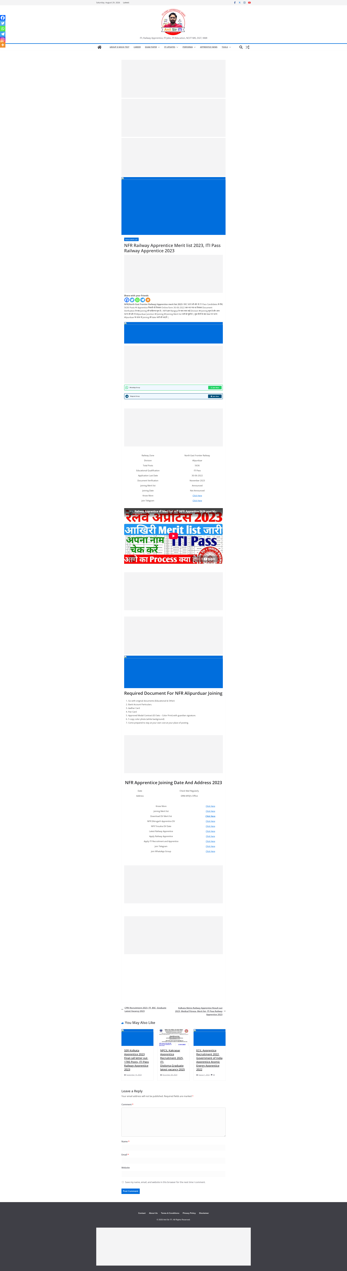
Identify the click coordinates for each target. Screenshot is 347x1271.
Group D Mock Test (119, 47)
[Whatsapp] (137, 300)
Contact (142, 1213)
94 (214, 1075)
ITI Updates (169, 47)
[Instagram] (2, 39)
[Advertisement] (173, 79)
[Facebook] (126, 300)
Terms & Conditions (170, 1213)
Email (125, 1154)
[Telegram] (142, 300)
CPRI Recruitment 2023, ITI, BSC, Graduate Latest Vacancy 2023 (145, 1009)
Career (137, 47)
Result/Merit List (131, 239)
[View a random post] (247, 47)
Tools (225, 47)
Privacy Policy (189, 1213)
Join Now (216, 388)
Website (125, 1167)
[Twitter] (132, 300)
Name (125, 1141)
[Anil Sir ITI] (99, 47)
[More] (148, 300)
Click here (210, 836)
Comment (127, 1104)
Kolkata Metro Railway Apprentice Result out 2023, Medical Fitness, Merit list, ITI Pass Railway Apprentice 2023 (198, 1011)
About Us (153, 1213)
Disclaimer (204, 1213)
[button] (158, 47)
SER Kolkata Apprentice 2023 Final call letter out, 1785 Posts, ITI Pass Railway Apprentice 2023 (136, 1060)
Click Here (197, 495)
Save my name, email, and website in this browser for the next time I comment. (165, 1182)
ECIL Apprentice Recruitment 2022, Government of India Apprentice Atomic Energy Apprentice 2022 (209, 1060)
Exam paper (151, 47)
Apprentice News (208, 47)
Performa (188, 47)
